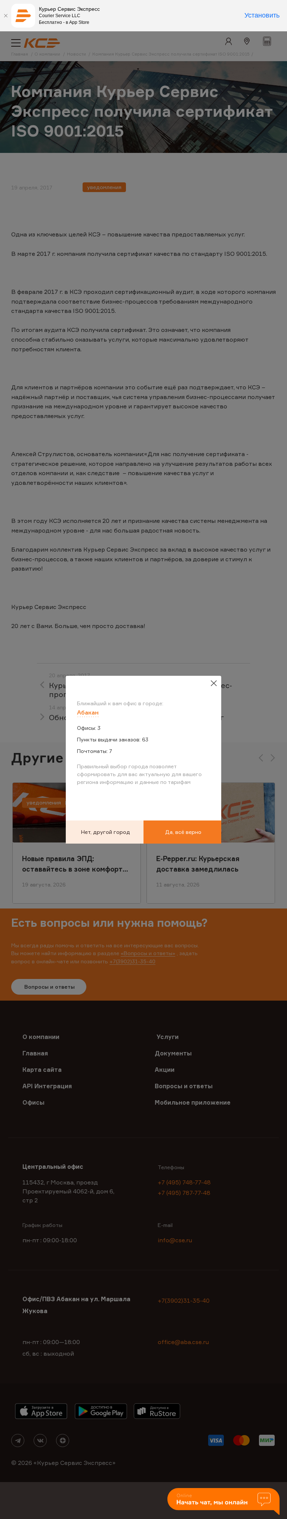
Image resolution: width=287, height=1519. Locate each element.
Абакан (88, 712)
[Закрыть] (5, 15)
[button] (223, 1502)
